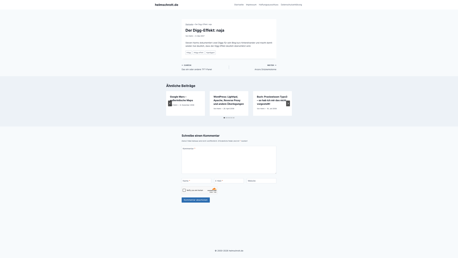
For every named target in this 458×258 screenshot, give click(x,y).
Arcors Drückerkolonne (265, 67)
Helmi (191, 36)
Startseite (239, 4)
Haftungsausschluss (268, 4)
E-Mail (219, 181)
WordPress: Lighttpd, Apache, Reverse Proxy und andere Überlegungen (228, 100)
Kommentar (189, 148)
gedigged (210, 53)
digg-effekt (198, 53)
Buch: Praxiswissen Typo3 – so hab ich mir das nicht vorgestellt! (272, 100)
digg (189, 53)
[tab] (224, 117)
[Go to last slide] (170, 103)
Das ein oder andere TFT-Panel (197, 67)
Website (252, 181)
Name (186, 181)
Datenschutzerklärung (291, 4)
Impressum (251, 4)
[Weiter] (288, 103)
